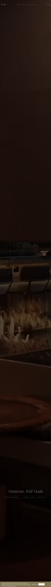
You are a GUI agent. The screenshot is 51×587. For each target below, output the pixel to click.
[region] (25, 584)
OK (41, 584)
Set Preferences (34, 584)
